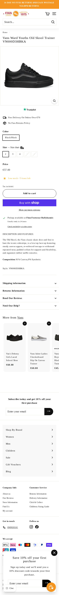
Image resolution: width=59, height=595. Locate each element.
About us (6, 494)
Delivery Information (38, 498)
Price (5, 164)
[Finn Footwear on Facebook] (37, 527)
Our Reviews (8, 498)
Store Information (10, 502)
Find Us (6, 506)
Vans (20, 317)
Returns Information (14, 291)
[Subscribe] (48, 411)
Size (11, 147)
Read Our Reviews (12, 298)
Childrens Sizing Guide (39, 506)
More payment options (29, 210)
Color (5, 131)
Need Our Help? (11, 306)
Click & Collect (36, 502)
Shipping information (14, 283)
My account (8, 511)
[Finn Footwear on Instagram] (31, 527)
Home (5, 32)
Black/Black (11, 137)
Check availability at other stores (20, 226)
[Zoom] (54, 101)
